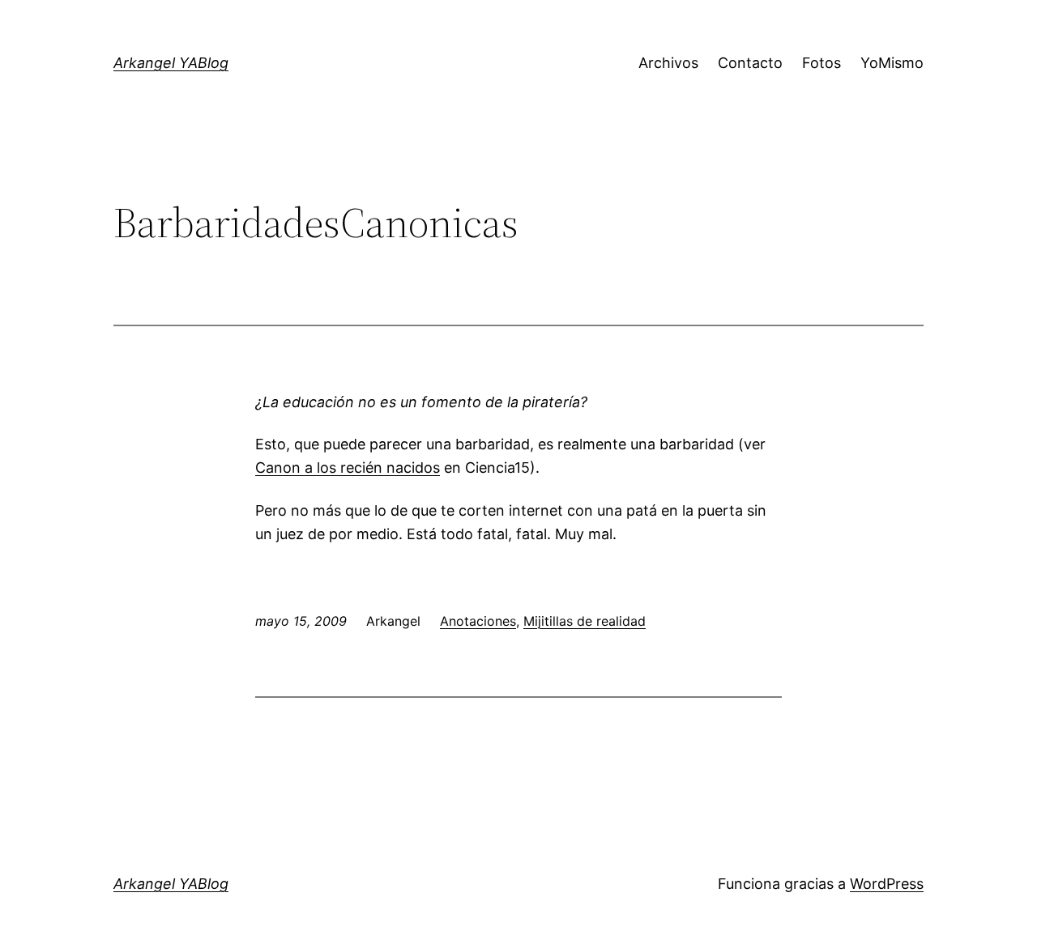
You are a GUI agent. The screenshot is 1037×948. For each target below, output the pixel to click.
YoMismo (892, 62)
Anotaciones (478, 621)
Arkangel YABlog (170, 62)
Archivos (668, 62)
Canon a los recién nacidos (347, 467)
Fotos (821, 62)
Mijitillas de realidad (584, 621)
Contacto (750, 62)
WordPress (887, 883)
